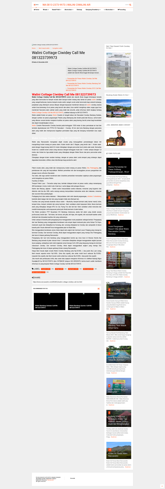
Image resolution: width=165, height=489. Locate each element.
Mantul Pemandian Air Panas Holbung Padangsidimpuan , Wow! (118, 169)
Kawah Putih (56, 9)
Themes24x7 (50, 480)
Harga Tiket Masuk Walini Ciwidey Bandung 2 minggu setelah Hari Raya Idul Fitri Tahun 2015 (118, 261)
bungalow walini (57, 48)
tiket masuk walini (44, 48)
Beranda (72, 478)
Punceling (122, 9)
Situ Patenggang (92, 168)
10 (110, 450)
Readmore (116, 185)
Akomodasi (68, 9)
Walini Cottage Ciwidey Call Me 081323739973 (47, 112)
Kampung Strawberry (92, 9)
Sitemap (79, 9)
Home (37, 9)
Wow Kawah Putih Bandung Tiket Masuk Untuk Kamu (117, 325)
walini (94, 100)
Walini (55, 115)
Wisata (45, 9)
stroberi (90, 196)
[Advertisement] (82, 27)
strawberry (97, 196)
